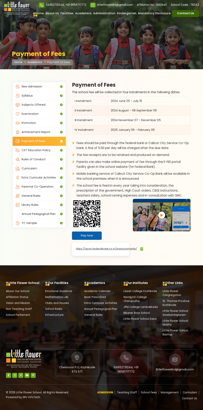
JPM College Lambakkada (141, 307)
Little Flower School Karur (140, 319)
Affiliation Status (17, 297)
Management (170, 392)
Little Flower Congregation (172, 293)
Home (39, 13)
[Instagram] (14, 375)
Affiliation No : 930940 (152, 5)
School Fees (149, 392)
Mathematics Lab (56, 297)
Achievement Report (36, 132)
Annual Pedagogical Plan (39, 214)
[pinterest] (33, 375)
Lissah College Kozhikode (140, 291)
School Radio (53, 309)
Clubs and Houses (57, 303)
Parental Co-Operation (38, 187)
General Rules (31, 196)
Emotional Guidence (58, 291)
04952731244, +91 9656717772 (66, 5)
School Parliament (18, 315)
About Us (52, 13)
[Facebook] (8, 375)
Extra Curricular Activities (39, 177)
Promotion (29, 123)
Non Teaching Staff (19, 309)
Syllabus (27, 96)
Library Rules (30, 205)
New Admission (32, 86)
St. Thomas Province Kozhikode (176, 303)
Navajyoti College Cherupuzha (135, 299)
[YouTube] (27, 375)
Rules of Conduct (34, 159)
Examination (30, 114)
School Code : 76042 (185, 5)
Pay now (87, 235)
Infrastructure (54, 315)
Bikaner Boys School (137, 313)
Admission (105, 392)
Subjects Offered (33, 105)
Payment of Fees (58, 62)
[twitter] (20, 375)
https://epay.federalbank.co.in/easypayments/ (106, 248)
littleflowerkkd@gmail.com (115, 5)
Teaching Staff (127, 392)
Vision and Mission (18, 303)
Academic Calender (97, 291)
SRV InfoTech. (32, 397)
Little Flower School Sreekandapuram (175, 313)
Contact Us (185, 13)
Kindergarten (126, 13)
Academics (83, 13)
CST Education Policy (36, 150)
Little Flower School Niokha (175, 323)
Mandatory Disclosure (154, 13)
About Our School (17, 291)
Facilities (67, 13)
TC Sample (29, 223)
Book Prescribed (95, 297)
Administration (104, 13)
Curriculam (29, 168)
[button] (17, 8)
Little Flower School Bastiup (175, 332)
